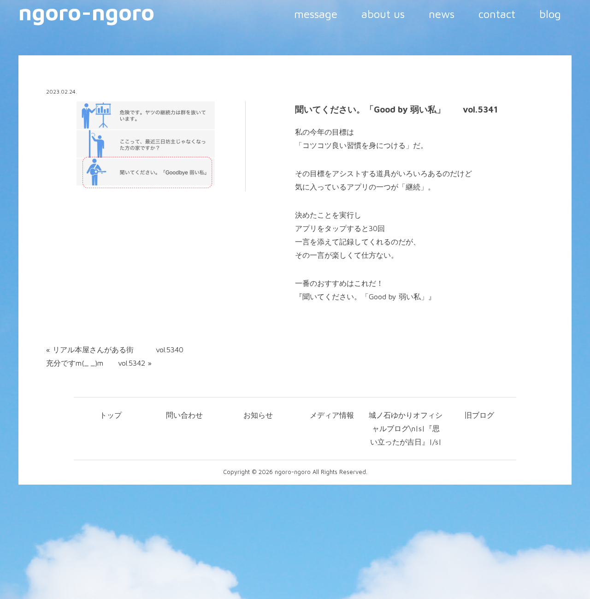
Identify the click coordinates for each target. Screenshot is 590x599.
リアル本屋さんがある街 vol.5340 (118, 349)
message (315, 13)
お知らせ (258, 415)
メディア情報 (332, 415)
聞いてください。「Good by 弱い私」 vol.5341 (396, 109)
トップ (111, 415)
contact (496, 13)
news (441, 13)
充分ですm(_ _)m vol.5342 (95, 363)
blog (550, 13)
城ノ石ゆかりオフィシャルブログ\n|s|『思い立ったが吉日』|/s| (405, 428)
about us (383, 13)
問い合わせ (184, 415)
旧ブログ (479, 415)
